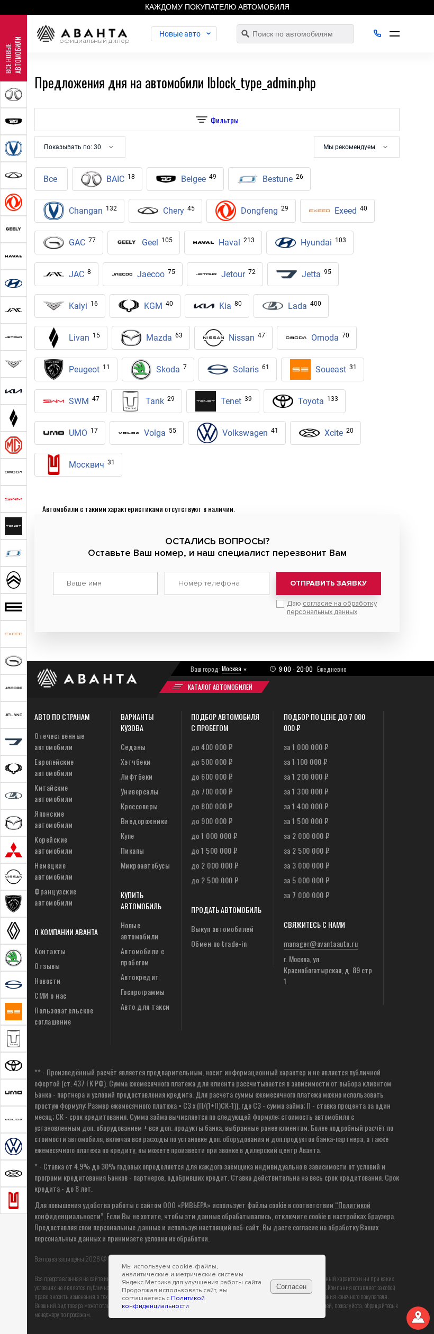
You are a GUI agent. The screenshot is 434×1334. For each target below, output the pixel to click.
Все (50, 179)
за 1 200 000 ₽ (306, 776)
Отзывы (47, 965)
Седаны (133, 746)
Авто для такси (145, 1006)
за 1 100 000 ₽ (306, 761)
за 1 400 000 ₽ (306, 805)
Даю (332, 607)
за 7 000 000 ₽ (307, 894)
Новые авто (180, 34)
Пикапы (132, 850)
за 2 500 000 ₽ (307, 850)
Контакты (50, 950)
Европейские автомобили (54, 767)
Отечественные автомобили (59, 741)
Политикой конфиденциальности (163, 1302)
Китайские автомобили (53, 793)
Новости (47, 980)
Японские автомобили (53, 819)
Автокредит (140, 976)
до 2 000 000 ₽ (215, 865)
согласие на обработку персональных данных (332, 607)
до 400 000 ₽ (212, 746)
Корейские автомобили (53, 845)
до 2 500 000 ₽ (215, 879)
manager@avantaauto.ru (321, 943)
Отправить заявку (328, 583)
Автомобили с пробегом (143, 956)
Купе (127, 835)
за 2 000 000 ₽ (307, 835)
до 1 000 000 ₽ (214, 835)
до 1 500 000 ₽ (214, 850)
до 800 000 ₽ (212, 805)
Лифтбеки (137, 776)
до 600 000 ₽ (212, 776)
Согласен (291, 1287)
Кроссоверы (139, 805)
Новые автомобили (140, 930)
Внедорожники (144, 820)
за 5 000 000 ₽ (307, 879)
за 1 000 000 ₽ (306, 746)
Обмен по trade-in (219, 943)
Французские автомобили (55, 896)
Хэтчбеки (136, 761)
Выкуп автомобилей (222, 928)
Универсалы (140, 791)
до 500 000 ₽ (212, 761)
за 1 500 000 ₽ (306, 820)
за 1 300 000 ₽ (306, 791)
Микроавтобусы (145, 865)
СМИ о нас (50, 995)
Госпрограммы (143, 991)
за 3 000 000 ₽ (307, 865)
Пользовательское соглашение (63, 1015)
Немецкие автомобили (53, 871)
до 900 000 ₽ (212, 820)
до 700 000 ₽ (212, 791)
